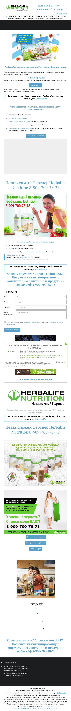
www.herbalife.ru (22, 365)
